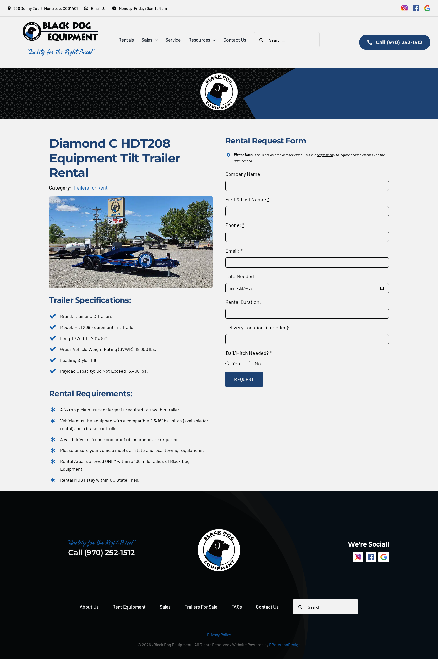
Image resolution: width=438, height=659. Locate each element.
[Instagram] (404, 8)
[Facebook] (416, 8)
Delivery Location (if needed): (257, 327)
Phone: (234, 225)
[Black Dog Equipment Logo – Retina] (61, 24)
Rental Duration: (243, 302)
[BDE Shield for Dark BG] (219, 531)
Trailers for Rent (90, 187)
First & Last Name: (247, 199)
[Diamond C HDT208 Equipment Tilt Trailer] (131, 199)
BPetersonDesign (285, 644)
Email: (234, 251)
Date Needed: (240, 276)
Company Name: (243, 174)
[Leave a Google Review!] (427, 8)
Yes (236, 363)
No (257, 363)
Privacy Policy (219, 634)
